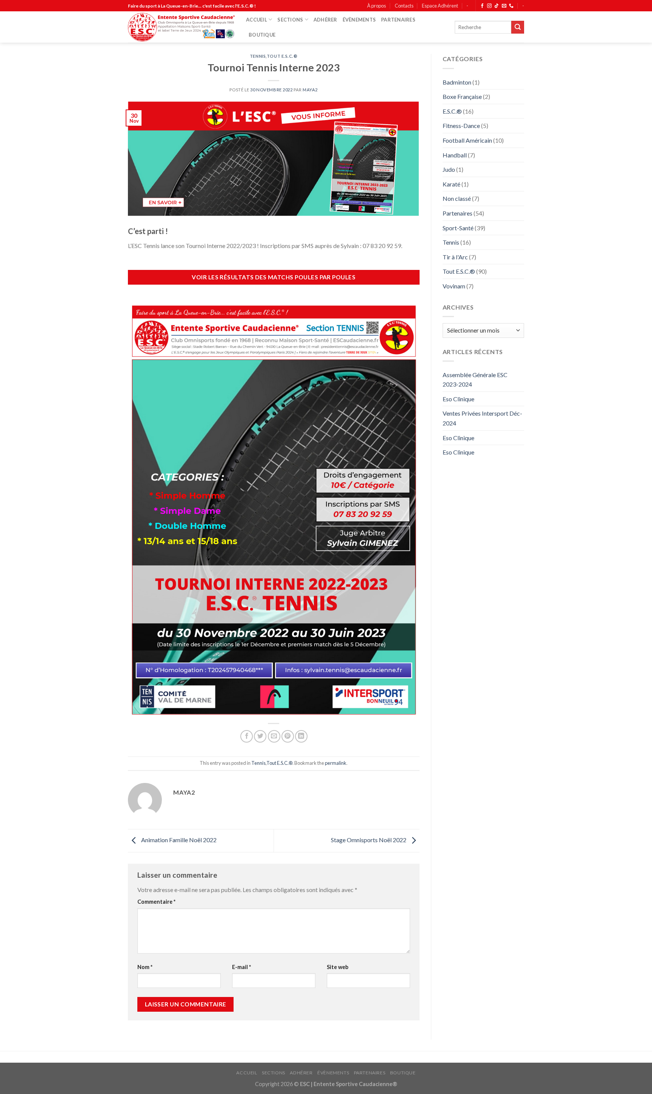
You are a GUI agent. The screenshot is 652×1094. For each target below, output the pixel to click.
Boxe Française (462, 96)
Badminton (457, 82)
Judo (449, 169)
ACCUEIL (256, 20)
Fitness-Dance (461, 125)
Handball (455, 155)
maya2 (310, 89)
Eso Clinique (458, 398)
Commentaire (156, 901)
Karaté (451, 184)
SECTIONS (290, 20)
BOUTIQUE (262, 35)
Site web (337, 967)
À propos (376, 6)
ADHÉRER (325, 20)
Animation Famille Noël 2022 (178, 839)
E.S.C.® (452, 111)
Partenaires (457, 213)
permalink (335, 763)
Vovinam (454, 286)
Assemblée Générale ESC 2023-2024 (475, 379)
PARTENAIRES (398, 20)
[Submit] (517, 27)
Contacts (404, 6)
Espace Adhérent (440, 6)
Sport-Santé (458, 227)
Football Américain (467, 140)
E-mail (241, 967)
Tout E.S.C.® (282, 56)
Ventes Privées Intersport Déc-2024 (482, 418)
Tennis (258, 56)
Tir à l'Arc (455, 256)
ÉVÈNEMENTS (359, 20)
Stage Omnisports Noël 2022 (369, 839)
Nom (144, 967)
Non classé (457, 198)
